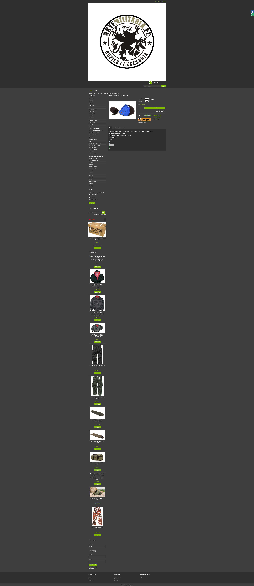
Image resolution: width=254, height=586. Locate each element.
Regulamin (142, 577)
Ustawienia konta (117, 578)
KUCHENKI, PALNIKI (93, 120)
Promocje (91, 185)
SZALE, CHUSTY (92, 168)
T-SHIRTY (91, 177)
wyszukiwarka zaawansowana (100, 214)
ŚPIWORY (91, 173)
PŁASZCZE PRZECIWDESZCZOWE (96, 156)
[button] (156, 115)
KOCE (90, 126)
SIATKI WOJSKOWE (93, 166)
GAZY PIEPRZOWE (93, 111)
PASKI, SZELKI (92, 152)
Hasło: (90, 559)
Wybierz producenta (93, 543)
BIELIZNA (91, 103)
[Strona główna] (127, 42)
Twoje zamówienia (117, 577)
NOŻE (90, 141)
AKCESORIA (91, 99)
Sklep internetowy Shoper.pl (127, 585)
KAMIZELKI (91, 116)
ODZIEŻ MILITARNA (93, 147)
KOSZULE (91, 124)
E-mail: (90, 554)
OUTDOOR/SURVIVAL (93, 181)
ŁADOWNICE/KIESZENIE (94, 132)
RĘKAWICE (91, 162)
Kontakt (89, 578)
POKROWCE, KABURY (93, 158)
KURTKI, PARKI (92, 122)
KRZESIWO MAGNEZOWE (94, 128)
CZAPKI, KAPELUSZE (93, 109)
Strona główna (91, 580)
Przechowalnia (117, 580)
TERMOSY (91, 175)
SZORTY (90, 171)
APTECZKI (91, 101)
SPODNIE (91, 164)
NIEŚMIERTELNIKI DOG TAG (95, 143)
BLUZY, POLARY (92, 105)
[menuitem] (91, 90)
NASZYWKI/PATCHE (93, 139)
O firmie (89, 577)
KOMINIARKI (91, 118)
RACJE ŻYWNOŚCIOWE (94, 160)
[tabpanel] (137, 140)
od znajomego (93, 194)
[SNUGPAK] (144, 119)
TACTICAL (91, 179)
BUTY (90, 107)
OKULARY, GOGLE (93, 149)
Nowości (91, 183)
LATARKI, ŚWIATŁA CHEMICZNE (95, 130)
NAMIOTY (91, 137)
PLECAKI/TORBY (92, 154)
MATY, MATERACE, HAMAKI (95, 145)
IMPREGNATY (92, 113)
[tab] (110, 127)
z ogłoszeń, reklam (94, 199)
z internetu (92, 197)
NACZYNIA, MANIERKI (93, 135)
